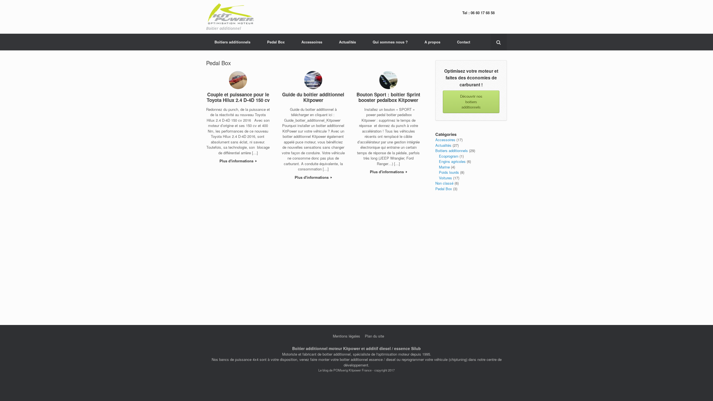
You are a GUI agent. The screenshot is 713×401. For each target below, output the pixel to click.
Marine (444, 167)
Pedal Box (276, 42)
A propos (432, 42)
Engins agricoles (452, 161)
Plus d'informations (237, 160)
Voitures (445, 177)
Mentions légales (346, 336)
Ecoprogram (448, 156)
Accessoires (311, 42)
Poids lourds (449, 172)
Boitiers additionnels (232, 42)
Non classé (444, 183)
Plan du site (374, 336)
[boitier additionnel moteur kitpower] (230, 14)
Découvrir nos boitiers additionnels (471, 102)
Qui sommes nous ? (390, 42)
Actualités (347, 42)
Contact (463, 42)
